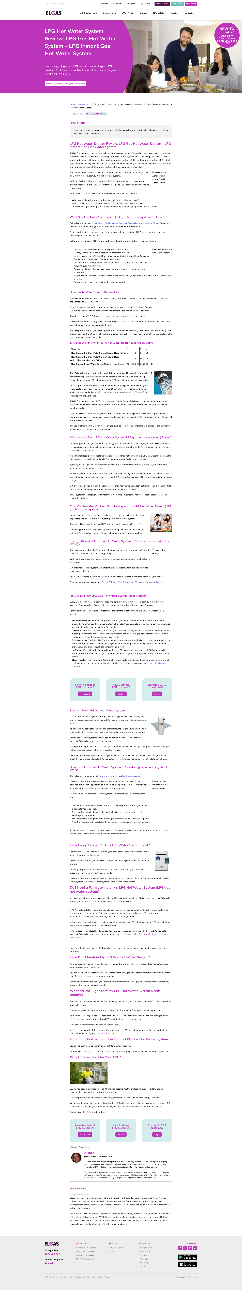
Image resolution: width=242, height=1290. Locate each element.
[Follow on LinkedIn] (185, 1248)
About (174, 13)
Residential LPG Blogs (96, 114)
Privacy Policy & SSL (70, 1277)
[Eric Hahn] (76, 1162)
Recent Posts (84, 1147)
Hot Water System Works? (127, 776)
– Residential (144, 1251)
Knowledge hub (145, 1248)
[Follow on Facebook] (180, 1248)
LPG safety (143, 1262)
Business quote (162, 4)
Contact (189, 13)
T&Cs (47, 1277)
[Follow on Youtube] (195, 1248)
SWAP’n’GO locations (85, 1259)
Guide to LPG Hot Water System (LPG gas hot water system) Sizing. (127, 223)
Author (73, 1147)
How (103, 776)
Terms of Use (55, 1277)
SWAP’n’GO (127, 13)
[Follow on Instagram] (190, 1248)
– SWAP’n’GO (144, 1255)
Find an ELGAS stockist (111, 4)
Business (109, 13)
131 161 (146, 4)
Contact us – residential (86, 1248)
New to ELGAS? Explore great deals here (65, 83)
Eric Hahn (88, 1152)
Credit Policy (85, 1277)
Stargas (143, 13)
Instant (111, 776)
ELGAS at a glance (115, 1248)
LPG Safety (158, 13)
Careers (111, 1251)
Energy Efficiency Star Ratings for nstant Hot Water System (132, 582)
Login (157, 694)
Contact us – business (85, 1251)
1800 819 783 (52, 1253)
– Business (143, 1259)
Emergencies (132, 4)
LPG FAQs (143, 1266)
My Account (191, 4)
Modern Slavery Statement (103, 1277)
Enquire (121, 694)
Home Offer (177, 4)
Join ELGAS (85, 694)
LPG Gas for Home (88, 13)
